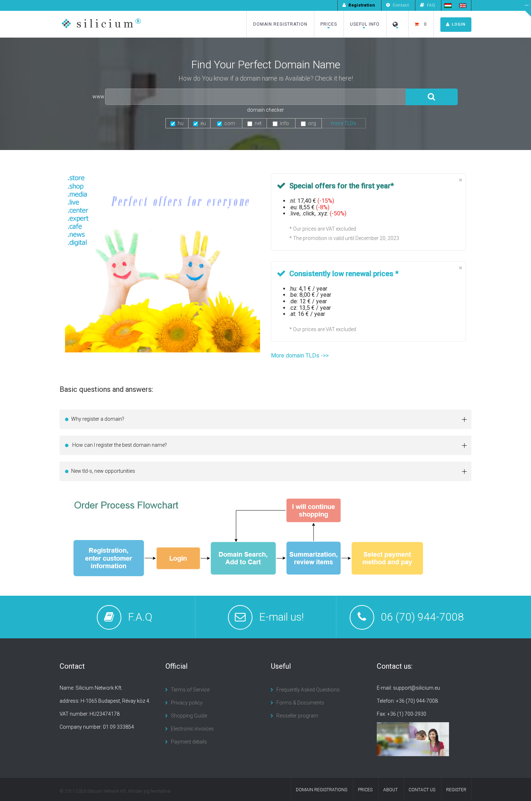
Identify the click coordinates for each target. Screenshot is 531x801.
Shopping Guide (189, 716)
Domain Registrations (321, 789)
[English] (462, 5)
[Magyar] (448, 5)
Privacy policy (187, 703)
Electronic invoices (192, 729)
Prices (328, 24)
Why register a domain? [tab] (97, 419)
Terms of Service (190, 690)
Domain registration (280, 24)
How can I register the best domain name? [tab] (119, 445)
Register (456, 789)
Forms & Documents (300, 703)
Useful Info (365, 24)
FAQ (431, 5)
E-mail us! (281, 617)
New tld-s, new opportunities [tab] (103, 471)
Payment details (189, 742)
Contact (401, 5)
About (390, 789)
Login (459, 24)
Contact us (422, 789)
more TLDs (343, 123)
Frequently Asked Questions (308, 690)
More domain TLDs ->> (300, 355)
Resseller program (297, 716)
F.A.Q (140, 617)
